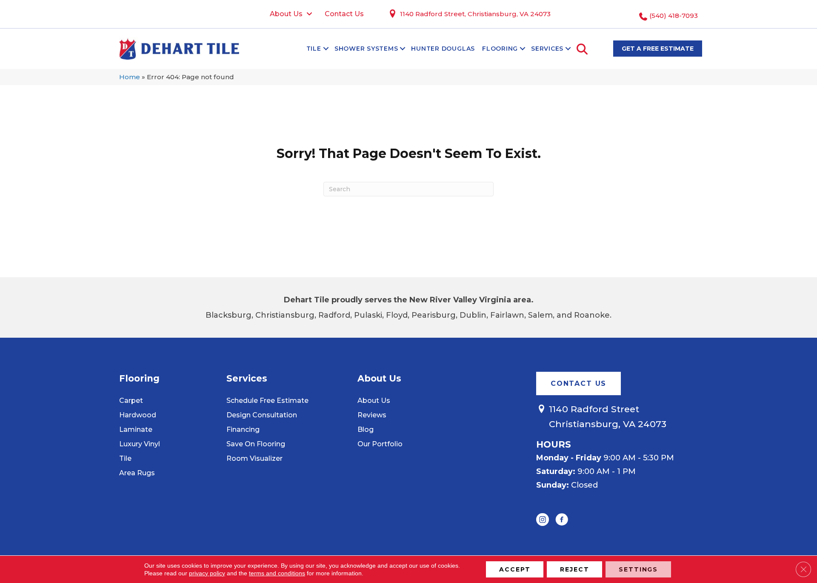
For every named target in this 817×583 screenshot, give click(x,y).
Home (129, 77)
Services (547, 48)
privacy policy (207, 573)
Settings (638, 569)
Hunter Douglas (443, 48)
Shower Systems (366, 48)
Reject (574, 569)
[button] (326, 48)
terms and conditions (277, 573)
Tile (313, 48)
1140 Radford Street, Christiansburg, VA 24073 (475, 14)
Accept (514, 569)
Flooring (500, 48)
